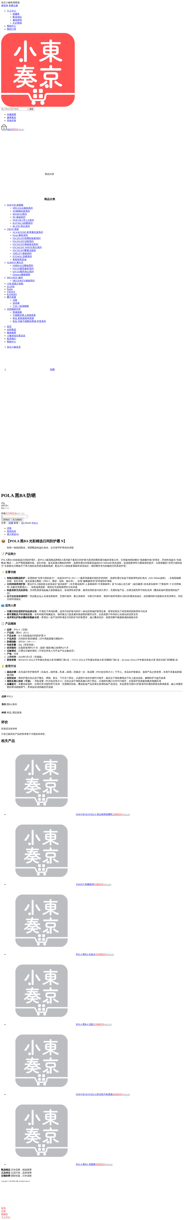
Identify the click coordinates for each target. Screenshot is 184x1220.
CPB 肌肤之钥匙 (15, 283)
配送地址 (17, 17)
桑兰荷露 (11, 297)
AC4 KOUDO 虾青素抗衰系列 (28, 232)
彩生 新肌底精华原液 (23, 318)
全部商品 (11, 329)
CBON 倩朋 (13, 229)
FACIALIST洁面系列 (23, 241)
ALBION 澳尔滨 (15, 262)
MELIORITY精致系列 (24, 280)
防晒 (11, 523)
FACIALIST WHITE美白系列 (27, 247)
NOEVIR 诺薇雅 (15, 205)
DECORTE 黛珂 (15, 277)
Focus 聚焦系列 (20, 235)
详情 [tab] (9, 528)
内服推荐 (11, 114)
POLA (35, 523)
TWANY (11, 291)
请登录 (4, 5)
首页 (9, 326)
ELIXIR (11, 286)
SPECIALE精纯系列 (23, 208)
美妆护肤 (11, 120)
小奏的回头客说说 (16, 335)
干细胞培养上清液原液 (24, 315)
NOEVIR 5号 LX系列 (23, 220)
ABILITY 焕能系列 (22, 253)
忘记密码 (17, 23)
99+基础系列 (19, 217)
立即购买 (6, 520)
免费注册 (13, 5)
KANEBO (12, 294)
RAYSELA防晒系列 (23, 223)
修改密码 (17, 20)
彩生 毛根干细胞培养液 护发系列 (29, 321)
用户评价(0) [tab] (13, 534)
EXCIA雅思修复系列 (23, 268)
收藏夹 (16, 14)
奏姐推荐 (11, 332)
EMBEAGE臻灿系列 (23, 265)
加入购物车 (17, 520)
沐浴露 (16, 303)
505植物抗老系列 (21, 211)
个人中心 (11, 11)
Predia (10, 289)
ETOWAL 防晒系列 (22, 256)
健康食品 (11, 117)
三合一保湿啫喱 (21, 306)
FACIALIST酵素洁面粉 (24, 250)
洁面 (15, 300)
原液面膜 (17, 312)
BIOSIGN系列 (20, 214)
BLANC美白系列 (21, 226)
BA (22, 523)
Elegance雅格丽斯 (21, 274)
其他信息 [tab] (11, 531)
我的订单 (11, 29)
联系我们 (11, 338)
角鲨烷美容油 (19, 259)
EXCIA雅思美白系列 (23, 271)
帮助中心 (11, 26)
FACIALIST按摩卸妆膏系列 (27, 238)
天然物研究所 (14, 309)
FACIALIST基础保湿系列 (25, 244)
